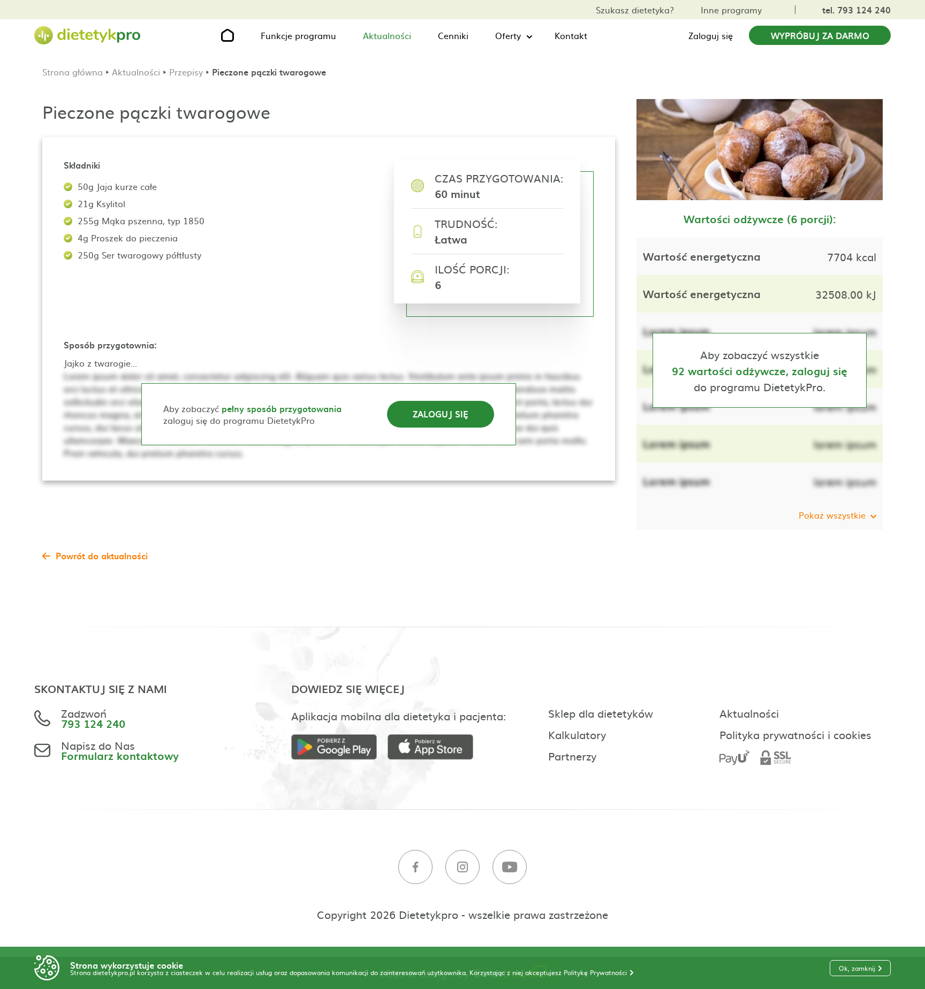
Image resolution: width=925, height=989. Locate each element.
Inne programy (731, 9)
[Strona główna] (87, 35)
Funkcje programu (298, 35)
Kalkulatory (577, 734)
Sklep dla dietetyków (600, 712)
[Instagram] (462, 867)
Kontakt (571, 35)
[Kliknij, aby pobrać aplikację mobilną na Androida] (339, 747)
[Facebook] (415, 867)
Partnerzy (572, 755)
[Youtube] (509, 867)
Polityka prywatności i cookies (795, 734)
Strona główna (72, 71)
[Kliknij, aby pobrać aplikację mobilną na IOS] (436, 747)
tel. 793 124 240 (856, 9)
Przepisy (186, 71)
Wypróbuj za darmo (820, 35)
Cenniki (453, 35)
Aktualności (387, 35)
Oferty (508, 35)
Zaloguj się (710, 35)
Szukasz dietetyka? (635, 9)
